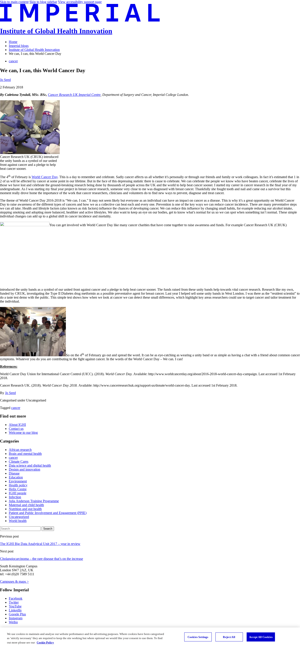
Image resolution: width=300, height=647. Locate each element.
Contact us (16, 428)
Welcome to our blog (23, 432)
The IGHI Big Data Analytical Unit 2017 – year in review (40, 544)
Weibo (13, 622)
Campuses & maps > (14, 581)
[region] (150, 637)
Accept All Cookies (261, 636)
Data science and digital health (30, 465)
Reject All (229, 636)
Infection (15, 497)
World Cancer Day (45, 177)
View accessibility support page (80, 2)
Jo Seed (5, 80)
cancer (13, 61)
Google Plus (17, 614)
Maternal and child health (26, 505)
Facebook (15, 598)
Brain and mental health (25, 453)
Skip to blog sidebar (43, 2)
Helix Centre (18, 489)
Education (16, 477)
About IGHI (17, 425)
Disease (14, 473)
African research (20, 450)
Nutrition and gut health (25, 509)
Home (13, 42)
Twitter (14, 602)
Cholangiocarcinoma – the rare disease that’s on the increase (41, 559)
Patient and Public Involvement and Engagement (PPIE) (48, 513)
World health (18, 521)
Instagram (15, 618)
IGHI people (17, 493)
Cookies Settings (198, 636)
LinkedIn (15, 610)
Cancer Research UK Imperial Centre (74, 95)
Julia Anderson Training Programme (34, 501)
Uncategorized (19, 517)
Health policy (18, 485)
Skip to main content (14, 2)
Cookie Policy (45, 642)
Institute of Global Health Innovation (56, 31)
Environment (18, 481)
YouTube (15, 606)
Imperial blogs (19, 46)
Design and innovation (24, 469)
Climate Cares (18, 461)
